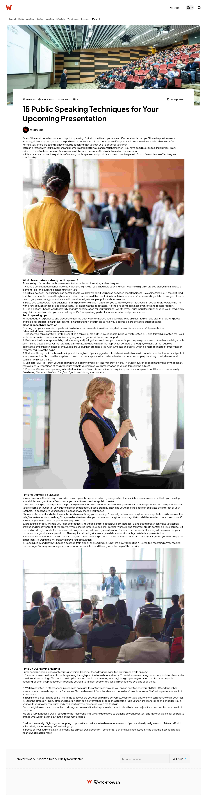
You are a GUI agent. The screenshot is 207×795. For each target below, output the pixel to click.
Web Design (73, 19)
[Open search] (199, 8)
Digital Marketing (26, 19)
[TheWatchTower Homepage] (9, 8)
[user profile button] (190, 7)
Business (85, 19)
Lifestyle (61, 19)
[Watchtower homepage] (103, 781)
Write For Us (175, 8)
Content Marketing (45, 19)
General (12, 19)
